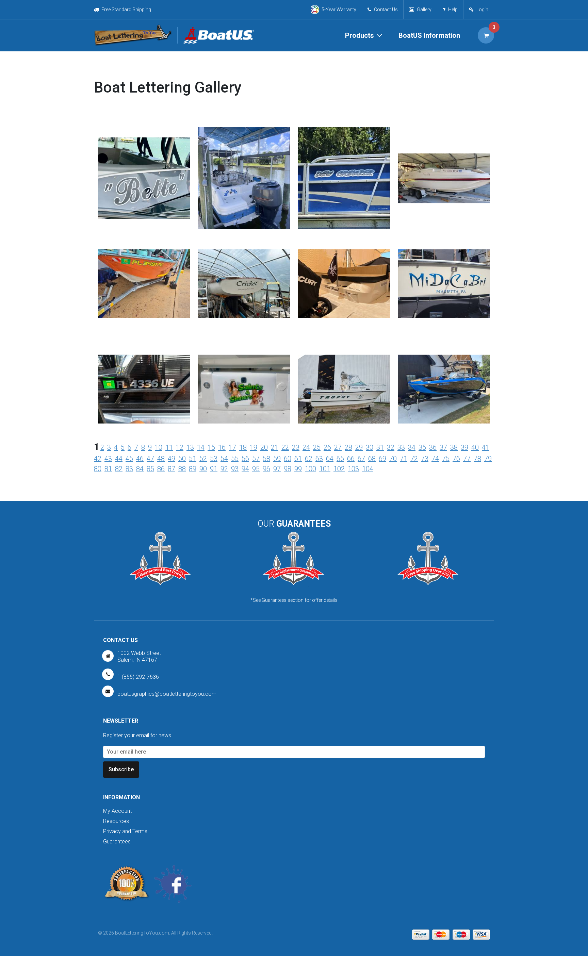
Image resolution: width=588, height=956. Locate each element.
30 (369, 447)
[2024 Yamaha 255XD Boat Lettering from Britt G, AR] (444, 372)
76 (456, 459)
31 (380, 447)
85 (150, 469)
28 (348, 447)
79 (488, 459)
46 (140, 459)
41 (485, 447)
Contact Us (386, 9)
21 (274, 447)
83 (129, 469)
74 (435, 459)
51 (192, 459)
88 (182, 469)
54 (224, 459)
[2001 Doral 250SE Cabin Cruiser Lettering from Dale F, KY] (244, 372)
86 (161, 469)
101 (324, 469)
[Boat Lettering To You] (133, 35)
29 (359, 447)
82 (118, 469)
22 (285, 447)
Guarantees (117, 841)
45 (129, 459)
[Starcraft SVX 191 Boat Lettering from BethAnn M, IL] (144, 167)
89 (192, 469)
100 (310, 469)
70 (393, 459)
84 (140, 469)
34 (411, 447)
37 (443, 447)
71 (403, 459)
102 (339, 469)
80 (97, 469)
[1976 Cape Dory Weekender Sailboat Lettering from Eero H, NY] (244, 266)
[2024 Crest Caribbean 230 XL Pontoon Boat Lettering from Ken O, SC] (144, 372)
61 (298, 459)
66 (351, 459)
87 (171, 469)
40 (475, 447)
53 (213, 459)
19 (253, 447)
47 (150, 459)
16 (222, 447)
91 (213, 469)
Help (453, 9)
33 (401, 447)
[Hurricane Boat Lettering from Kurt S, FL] (244, 188)
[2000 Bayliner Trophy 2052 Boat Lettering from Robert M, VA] (344, 372)
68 (372, 459)
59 (277, 459)
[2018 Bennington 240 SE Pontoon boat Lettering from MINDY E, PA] (344, 188)
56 (245, 459)
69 (382, 459)
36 (433, 447)
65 (340, 459)
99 (298, 469)
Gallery (424, 9)
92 (224, 469)
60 (287, 459)
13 (190, 447)
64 (329, 459)
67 (361, 459)
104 (367, 469)
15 (211, 447)
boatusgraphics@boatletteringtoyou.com (166, 694)
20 (264, 447)
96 (266, 469)
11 (169, 447)
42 (97, 459)
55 (235, 459)
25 (317, 447)
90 (203, 469)
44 (118, 459)
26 (327, 447)
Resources (116, 821)
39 (464, 447)
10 (158, 447)
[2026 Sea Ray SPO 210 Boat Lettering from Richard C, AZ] (344, 266)
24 (306, 447)
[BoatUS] (215, 35)
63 (319, 459)
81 (108, 469)
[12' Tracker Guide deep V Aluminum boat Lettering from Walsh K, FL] (144, 266)
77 (467, 459)
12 (179, 447)
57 (256, 459)
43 (108, 459)
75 (446, 459)
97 (277, 469)
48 (161, 459)
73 (424, 459)
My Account (117, 811)
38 (454, 447)
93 (235, 469)
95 (256, 469)
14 (201, 447)
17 (232, 447)
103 (353, 469)
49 (171, 459)
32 (390, 447)
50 (182, 459)
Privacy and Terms (125, 831)
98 (287, 469)
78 (477, 459)
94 (245, 469)
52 (203, 459)
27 (338, 447)
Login (482, 9)
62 (308, 459)
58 (266, 459)
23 (295, 447)
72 (414, 459)
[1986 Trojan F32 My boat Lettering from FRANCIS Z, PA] (444, 266)
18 (243, 447)
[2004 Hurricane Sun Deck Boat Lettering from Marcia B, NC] (444, 151)
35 (422, 447)
